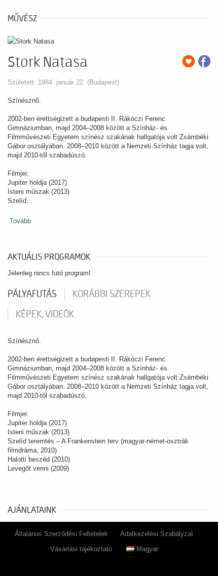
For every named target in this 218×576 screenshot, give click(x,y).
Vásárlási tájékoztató (81, 549)
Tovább (20, 221)
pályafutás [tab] (32, 294)
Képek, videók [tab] (45, 314)
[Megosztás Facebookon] (204, 61)
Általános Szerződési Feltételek (61, 534)
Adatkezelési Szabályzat (156, 534)
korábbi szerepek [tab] (111, 294)
